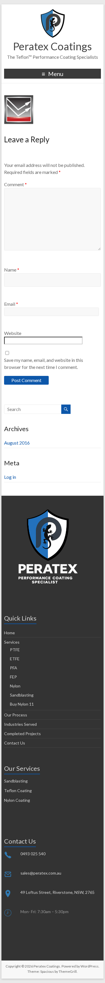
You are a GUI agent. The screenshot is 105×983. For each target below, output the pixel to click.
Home (9, 632)
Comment (15, 184)
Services (12, 642)
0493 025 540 (33, 853)
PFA (13, 667)
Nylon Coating (17, 800)
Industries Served (20, 724)
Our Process (15, 714)
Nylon (15, 685)
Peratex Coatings (52, 46)
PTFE (15, 649)
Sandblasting (22, 694)
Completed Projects (22, 733)
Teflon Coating (18, 790)
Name (11, 269)
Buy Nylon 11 (22, 704)
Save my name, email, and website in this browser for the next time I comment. (43, 363)
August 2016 (17, 442)
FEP (13, 676)
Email (11, 304)
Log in (10, 477)
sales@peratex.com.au (40, 872)
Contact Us (14, 742)
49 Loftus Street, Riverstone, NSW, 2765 (57, 892)
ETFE (15, 658)
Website (12, 333)
